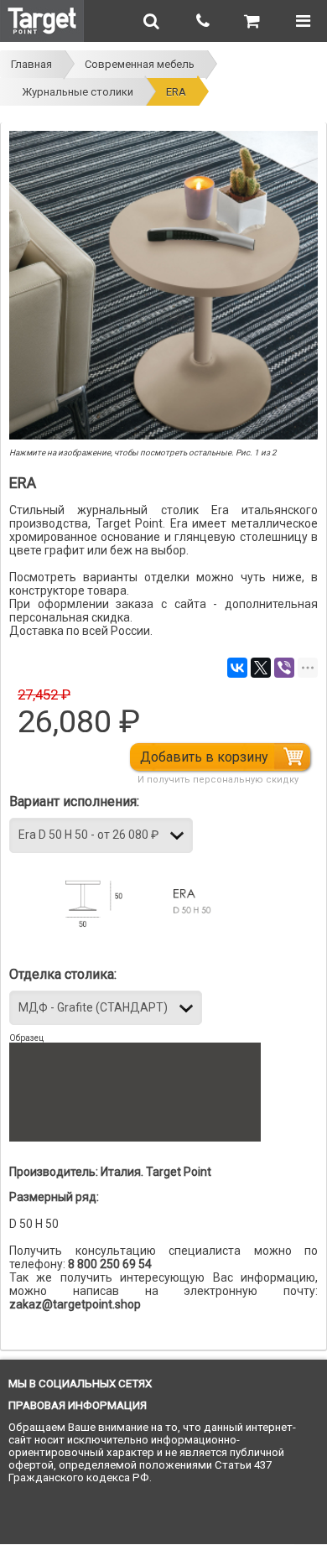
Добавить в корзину (204, 757)
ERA (176, 92)
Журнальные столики (77, 92)
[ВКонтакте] (237, 668)
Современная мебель (140, 64)
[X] (261, 668)
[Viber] (284, 668)
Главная (31, 64)
